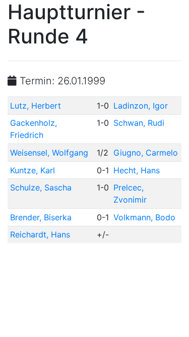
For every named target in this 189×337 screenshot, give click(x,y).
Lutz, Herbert (35, 106)
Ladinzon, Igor (140, 106)
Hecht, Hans (136, 170)
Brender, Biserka (41, 217)
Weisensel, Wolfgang (49, 153)
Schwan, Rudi (138, 123)
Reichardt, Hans (40, 234)
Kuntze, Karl (32, 170)
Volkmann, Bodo (144, 217)
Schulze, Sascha (41, 187)
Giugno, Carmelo (145, 153)
